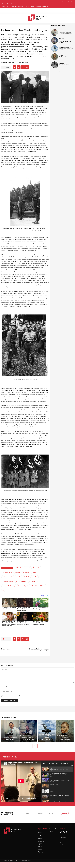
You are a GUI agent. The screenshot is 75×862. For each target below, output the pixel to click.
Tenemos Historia (54, 829)
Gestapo (17, 572)
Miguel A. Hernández (9, 62)
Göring (34, 572)
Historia (32, 6)
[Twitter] (71, 1)
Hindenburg (27, 577)
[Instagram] (68, 1)
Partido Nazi (32, 581)
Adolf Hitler (18, 568)
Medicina (14, 6)
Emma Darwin (5, 649)
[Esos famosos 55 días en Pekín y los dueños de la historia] (54, 40)
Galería (51, 831)
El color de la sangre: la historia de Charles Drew (65, 33)
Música (3, 6)
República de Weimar (38, 586)
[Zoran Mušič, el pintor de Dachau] (54, 64)
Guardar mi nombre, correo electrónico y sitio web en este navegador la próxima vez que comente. (30, 696)
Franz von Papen (7, 572)
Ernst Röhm (36, 568)
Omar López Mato (10, 739)
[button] (63, 1)
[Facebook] (65, 1)
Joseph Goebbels (7, 581)
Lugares (27, 6)
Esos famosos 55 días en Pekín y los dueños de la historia (65, 41)
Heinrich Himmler (7, 577)
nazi (17, 581)
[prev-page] (34, 746)
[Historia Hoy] (37, 17)
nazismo (23, 581)
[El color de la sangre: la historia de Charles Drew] (54, 32)
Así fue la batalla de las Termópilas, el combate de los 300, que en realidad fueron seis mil (66, 49)
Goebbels (26, 572)
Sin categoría (62, 45)
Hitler (36, 577)
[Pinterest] (23, 67)
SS (3, 590)
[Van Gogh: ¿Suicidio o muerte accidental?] (54, 56)
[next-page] (40, 746)
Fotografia (38, 6)
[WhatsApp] (27, 67)
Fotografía (40, 849)
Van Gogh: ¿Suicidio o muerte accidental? (64, 57)
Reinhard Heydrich (23, 586)
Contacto (63, 837)
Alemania (28, 568)
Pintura (8, 6)
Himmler (18, 577)
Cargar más (62, 72)
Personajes (20, 6)
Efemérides (45, 6)
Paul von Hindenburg (8, 586)
